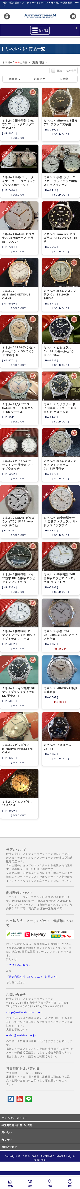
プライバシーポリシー (14, 1117)
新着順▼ (39, 79)
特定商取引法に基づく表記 (17, 1125)
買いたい (7, 1132)
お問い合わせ (9, 1146)
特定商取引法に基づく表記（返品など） (34, 976)
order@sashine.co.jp (21, 1035)
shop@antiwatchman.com (24, 1012)
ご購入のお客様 (18, 965)
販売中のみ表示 (67, 70)
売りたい (7, 1139)
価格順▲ (15, 79)
